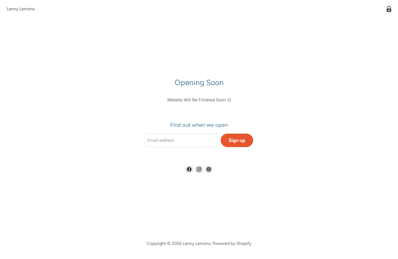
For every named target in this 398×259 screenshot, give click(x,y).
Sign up (237, 140)
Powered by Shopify (232, 243)
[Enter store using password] (389, 9)
